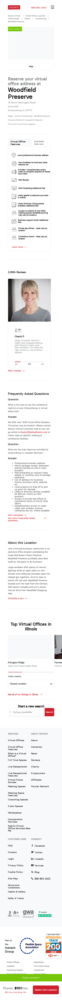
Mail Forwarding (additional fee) (31, 188)
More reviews (14, 371)
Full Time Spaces (17, 760)
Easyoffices (39, 962)
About (34, 740)
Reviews (35, 760)
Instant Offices (13, 962)
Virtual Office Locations (35, 16)
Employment (38, 773)
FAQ (10, 845)
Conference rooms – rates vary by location (32, 237)
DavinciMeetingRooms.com (33, 432)
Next (48, 43)
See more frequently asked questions (21, 519)
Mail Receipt (23, 180)
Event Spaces (15, 806)
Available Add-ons (39, 143)
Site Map (13, 878)
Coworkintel (39, 970)
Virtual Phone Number (15, 781)
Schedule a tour (16, 598)
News (34, 753)
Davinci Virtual (14, 16)
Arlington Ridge (16, 662)
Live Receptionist (17, 766)
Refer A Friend (16, 898)
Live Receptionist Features (17, 774)
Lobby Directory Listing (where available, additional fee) (31, 204)
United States (13, 19)
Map (31, 66)
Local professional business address (33, 155)
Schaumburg (40, 19)
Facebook (40, 845)
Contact (12, 852)
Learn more (17, 247)
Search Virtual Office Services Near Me (19, 827)
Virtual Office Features (17, 143)
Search (49, 712)
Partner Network (40, 786)
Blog (37, 872)
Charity (35, 766)
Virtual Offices (16, 740)
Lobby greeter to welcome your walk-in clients (33, 196)
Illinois (27, 19)
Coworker (11, 966)
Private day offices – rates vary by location (32, 229)
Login (11, 859)
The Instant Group (41, 966)
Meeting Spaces (16, 786)
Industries (36, 747)
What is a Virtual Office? (17, 754)
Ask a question (15, 515)
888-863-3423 (38, 8)
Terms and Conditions (14, 886)
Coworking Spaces (18, 799)
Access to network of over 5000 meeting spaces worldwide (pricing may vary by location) (33, 213)
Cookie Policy (15, 872)
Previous (14, 43)
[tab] (20, 143)
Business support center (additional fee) (33, 221)
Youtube (39, 865)
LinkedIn (39, 859)
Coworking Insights (15, 970)
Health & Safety (17, 892)
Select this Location (46, 989)
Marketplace (14, 813)
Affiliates (36, 780)
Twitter (38, 852)
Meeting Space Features (16, 794)
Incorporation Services (15, 820)
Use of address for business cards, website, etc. (33, 163)
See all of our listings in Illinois (23, 694)
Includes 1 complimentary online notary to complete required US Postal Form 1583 (34, 171)
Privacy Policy (15, 865)
